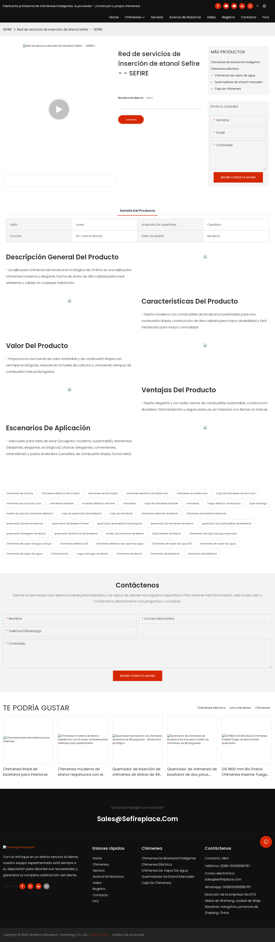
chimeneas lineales (62, 503)
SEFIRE (7, 29)
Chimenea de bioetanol (164, 553)
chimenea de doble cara (192, 493)
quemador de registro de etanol (26, 533)
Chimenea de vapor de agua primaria (213, 533)
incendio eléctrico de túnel (98, 503)
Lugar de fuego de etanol (92, 553)
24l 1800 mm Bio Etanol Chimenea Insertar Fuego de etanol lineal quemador (245, 771)
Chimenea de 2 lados (19, 493)
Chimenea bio (59, 553)
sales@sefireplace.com (223, 879)
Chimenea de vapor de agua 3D (172, 543)
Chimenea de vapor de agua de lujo (28, 543)
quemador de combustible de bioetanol (226, 523)
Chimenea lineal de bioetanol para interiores (25, 771)
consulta (130, 119)
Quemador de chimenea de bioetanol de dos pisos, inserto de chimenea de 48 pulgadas (192, 771)
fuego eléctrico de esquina (224, 503)
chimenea (129, 503)
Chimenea (262, 708)
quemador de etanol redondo (24, 523)
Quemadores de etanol (166, 533)
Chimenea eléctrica (211, 708)
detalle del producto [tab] (137, 210)
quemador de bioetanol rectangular (119, 523)
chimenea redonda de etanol (159, 513)
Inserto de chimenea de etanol (125, 533)
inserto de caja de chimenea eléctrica (29, 513)
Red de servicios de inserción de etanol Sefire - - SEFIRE (59, 29)
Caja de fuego (258, 503)
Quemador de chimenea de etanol (171, 523)
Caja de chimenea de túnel (161, 503)
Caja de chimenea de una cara (235, 493)
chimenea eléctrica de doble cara (147, 493)
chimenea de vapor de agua (218, 543)
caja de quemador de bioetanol (81, 513)
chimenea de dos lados (103, 493)
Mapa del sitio (99, 935)
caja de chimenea (121, 513)
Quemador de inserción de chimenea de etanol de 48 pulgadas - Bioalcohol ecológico (136, 771)
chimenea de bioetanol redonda (206, 513)
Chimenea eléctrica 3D (74, 543)
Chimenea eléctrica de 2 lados (60, 493)
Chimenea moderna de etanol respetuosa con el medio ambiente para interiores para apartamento (80, 771)
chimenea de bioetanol (202, 553)
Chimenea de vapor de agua (24, 553)
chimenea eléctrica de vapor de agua (119, 543)
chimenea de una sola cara (23, 503)
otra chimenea (240, 708)
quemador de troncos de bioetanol (76, 533)
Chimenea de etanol (129, 553)
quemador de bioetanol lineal (70, 523)
